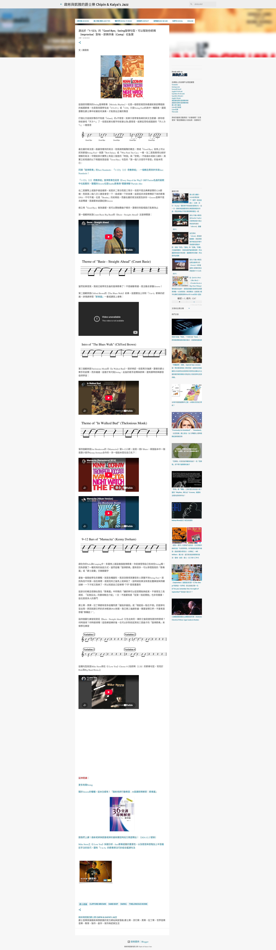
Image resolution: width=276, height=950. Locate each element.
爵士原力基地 (176, 105)
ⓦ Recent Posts (196, 305)
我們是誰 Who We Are (161, 21)
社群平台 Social (177, 21)
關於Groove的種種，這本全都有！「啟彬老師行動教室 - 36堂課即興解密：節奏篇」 (118, 791)
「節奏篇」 (99, 296)
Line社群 (175, 110)
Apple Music (176, 98)
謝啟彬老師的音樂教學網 (180, 103)
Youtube (175, 85)
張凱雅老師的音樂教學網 (180, 100)
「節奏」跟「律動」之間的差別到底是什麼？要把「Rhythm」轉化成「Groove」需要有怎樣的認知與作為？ (187, 492)
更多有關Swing (85, 784)
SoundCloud (176, 89)
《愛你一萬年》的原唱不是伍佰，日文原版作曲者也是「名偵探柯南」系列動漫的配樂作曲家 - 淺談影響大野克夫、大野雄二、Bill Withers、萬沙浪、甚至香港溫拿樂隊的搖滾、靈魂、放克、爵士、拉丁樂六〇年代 (187, 551)
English (190, 21)
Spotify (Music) (177, 96)
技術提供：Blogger (139, 941)
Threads (175, 112)
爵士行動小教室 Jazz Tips (102, 21)
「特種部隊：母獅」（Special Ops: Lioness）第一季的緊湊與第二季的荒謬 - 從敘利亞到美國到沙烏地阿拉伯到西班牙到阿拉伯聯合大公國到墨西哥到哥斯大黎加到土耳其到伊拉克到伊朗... (187, 371)
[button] (79, 42)
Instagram (176, 87)
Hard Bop (113, 904)
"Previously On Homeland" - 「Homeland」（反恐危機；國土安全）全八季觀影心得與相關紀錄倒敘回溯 (187, 433)
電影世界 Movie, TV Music (123, 21)
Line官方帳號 (176, 107)
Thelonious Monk (138, 904)
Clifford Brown (98, 904)
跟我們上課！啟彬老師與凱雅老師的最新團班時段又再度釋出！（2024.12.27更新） (117, 837)
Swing (123, 904)
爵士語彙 (83, 904)
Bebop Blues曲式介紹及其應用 (182, 520)
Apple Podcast (177, 91)
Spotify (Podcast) (178, 94)
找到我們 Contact (143, 21)
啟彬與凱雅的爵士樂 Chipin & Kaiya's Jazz (96, 4)
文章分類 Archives (83, 21)
